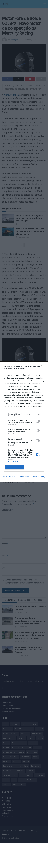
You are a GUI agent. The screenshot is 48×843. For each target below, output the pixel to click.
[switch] (38, 421)
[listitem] (24, 415)
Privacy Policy (39, 477)
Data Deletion (9, 477)
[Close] (42, 366)
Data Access (24, 477)
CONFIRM (15, 467)
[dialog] (24, 421)
